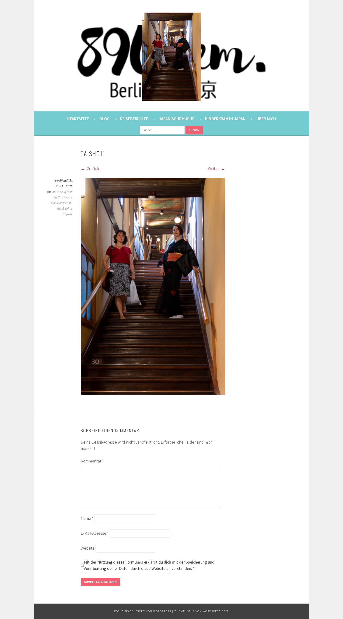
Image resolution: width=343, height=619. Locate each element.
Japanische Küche (176, 118)
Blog (104, 118)
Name (87, 518)
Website (87, 548)
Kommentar (92, 461)
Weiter (214, 168)
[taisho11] (153, 393)
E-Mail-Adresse (95, 533)
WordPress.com (215, 611)
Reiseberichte (134, 118)
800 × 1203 (59, 192)
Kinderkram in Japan (225, 118)
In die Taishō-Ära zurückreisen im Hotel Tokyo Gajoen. (62, 203)
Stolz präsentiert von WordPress (142, 611)
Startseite (78, 118)
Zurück (92, 168)
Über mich (266, 118)
